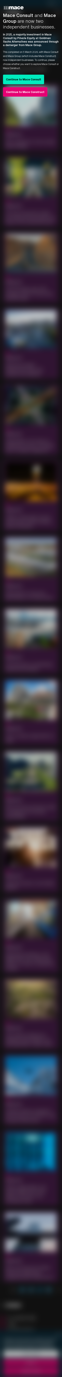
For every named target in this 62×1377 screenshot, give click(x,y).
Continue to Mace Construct (25, 92)
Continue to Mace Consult (23, 79)
